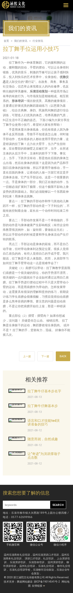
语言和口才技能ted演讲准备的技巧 (44, 422)
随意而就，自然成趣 (43, 439)
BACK (63, 356)
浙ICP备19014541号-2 (47, 581)
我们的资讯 (20, 40)
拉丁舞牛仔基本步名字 (44, 391)
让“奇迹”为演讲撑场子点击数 (44, 455)
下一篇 (45, 356)
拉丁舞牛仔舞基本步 (43, 406)
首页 (6, 40)
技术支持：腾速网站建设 (18, 581)
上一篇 (27, 356)
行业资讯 (38, 40)
